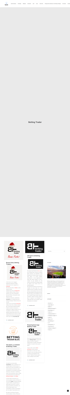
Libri (33, 3)
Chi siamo (64, 3)
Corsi (37, 3)
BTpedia (24, 3)
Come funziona (13, 3)
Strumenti (29, 3)
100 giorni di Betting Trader (33, 256)
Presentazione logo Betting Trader (33, 325)
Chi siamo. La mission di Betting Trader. (13, 345)
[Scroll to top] (68, 390)
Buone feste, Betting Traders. (12, 263)
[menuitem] (14, 3)
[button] (13, 250)
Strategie (19, 3)
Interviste (41, 3)
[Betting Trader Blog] (6, 3)
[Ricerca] (56, 251)
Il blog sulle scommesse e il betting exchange (53, 3)
